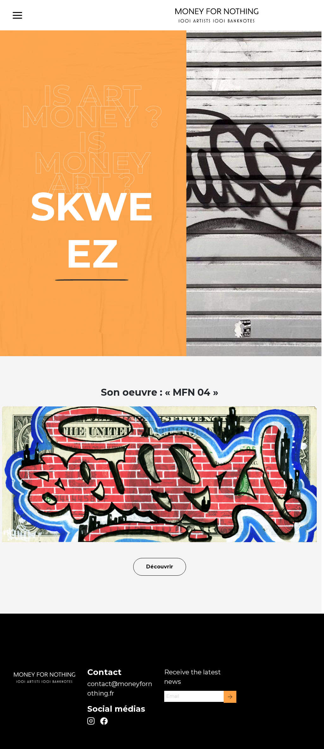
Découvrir (159, 567)
